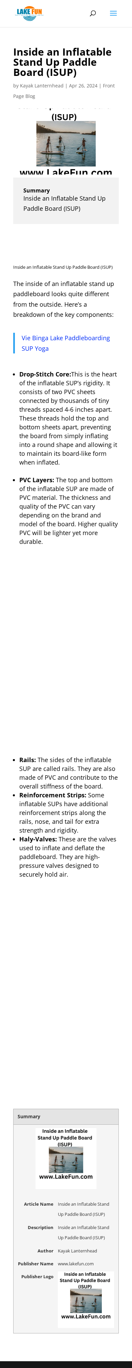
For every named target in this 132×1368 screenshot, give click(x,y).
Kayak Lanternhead (42, 85)
